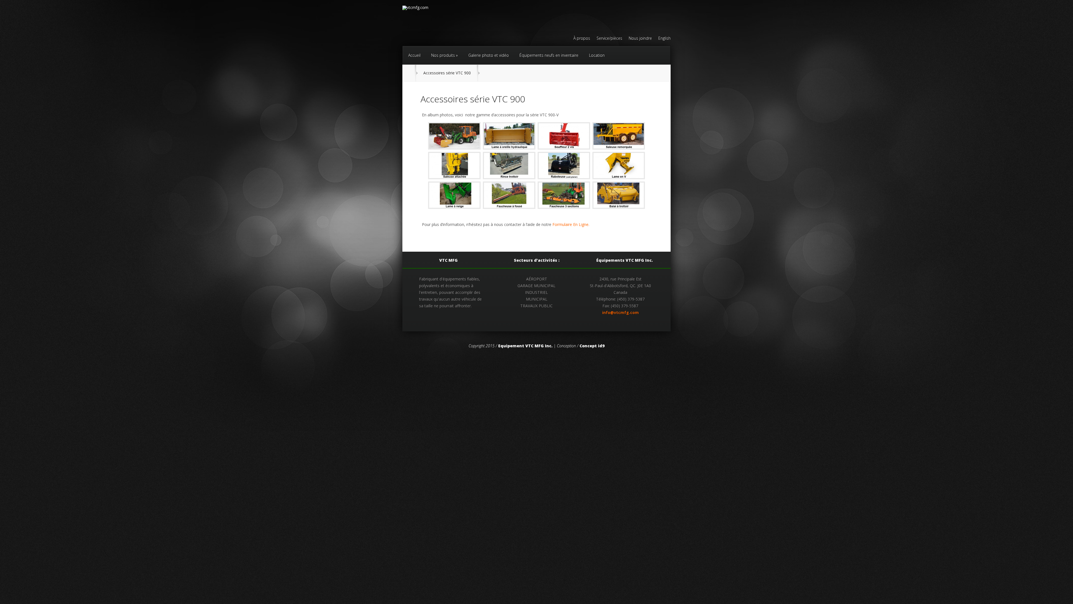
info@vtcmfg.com (620, 312)
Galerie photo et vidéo (488, 55)
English (664, 38)
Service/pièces (609, 38)
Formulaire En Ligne (570, 224)
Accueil (414, 55)
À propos (581, 38)
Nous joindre (640, 38)
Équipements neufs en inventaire (548, 55)
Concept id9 (592, 345)
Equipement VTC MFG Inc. (525, 345)
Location (597, 55)
